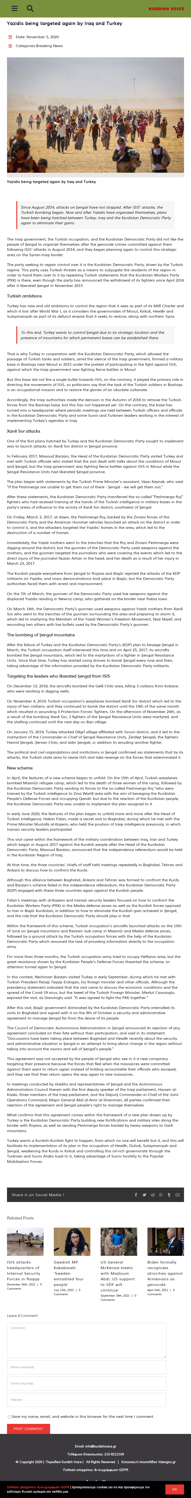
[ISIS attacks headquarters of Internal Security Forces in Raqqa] (25, 1242)
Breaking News (49, 45)
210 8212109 (114, 1454)
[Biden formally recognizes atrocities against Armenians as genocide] (165, 1242)
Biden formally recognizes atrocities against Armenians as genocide (165, 1273)
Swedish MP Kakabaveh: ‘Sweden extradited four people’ (69, 1273)
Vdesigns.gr (167, 1462)
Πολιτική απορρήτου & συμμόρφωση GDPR (95, 1470)
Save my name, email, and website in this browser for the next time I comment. (83, 1416)
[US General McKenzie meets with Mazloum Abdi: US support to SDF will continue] (119, 1242)
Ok (174, 1489)
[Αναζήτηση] (30, 9)
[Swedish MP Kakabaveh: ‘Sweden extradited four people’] (72, 1242)
